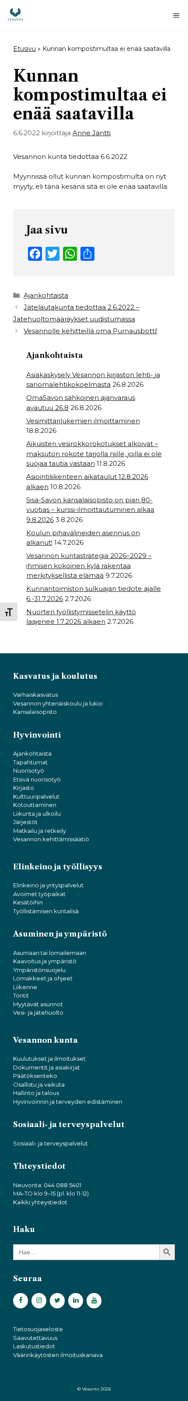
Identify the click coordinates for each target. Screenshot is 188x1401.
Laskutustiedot (34, 1346)
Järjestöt (25, 821)
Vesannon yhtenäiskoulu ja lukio (58, 703)
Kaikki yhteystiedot (40, 1202)
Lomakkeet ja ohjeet (43, 978)
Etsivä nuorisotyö (37, 779)
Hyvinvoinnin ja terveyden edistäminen (67, 1101)
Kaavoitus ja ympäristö (45, 961)
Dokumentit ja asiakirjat (46, 1067)
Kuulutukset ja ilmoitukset (49, 1058)
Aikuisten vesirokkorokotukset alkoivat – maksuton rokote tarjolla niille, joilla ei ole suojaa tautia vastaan (94, 453)
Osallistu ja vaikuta (39, 1084)
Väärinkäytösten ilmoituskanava (58, 1354)
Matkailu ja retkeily (39, 830)
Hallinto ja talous (36, 1092)
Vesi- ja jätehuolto (38, 1012)
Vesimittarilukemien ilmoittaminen (83, 421)
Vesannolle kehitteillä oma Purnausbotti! (90, 331)
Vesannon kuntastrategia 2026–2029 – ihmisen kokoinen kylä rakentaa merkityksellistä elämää (89, 565)
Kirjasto (23, 787)
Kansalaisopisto (35, 711)
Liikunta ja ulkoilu (37, 813)
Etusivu (24, 49)
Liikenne (25, 986)
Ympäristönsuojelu (39, 969)
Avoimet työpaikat (39, 893)
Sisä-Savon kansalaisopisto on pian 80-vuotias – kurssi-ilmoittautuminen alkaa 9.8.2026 (90, 510)
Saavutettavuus (35, 1337)
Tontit (21, 995)
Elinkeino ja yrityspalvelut (48, 885)
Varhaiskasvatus (35, 694)
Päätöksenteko (35, 1075)
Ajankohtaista (46, 295)
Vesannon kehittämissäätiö (51, 839)
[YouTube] (94, 1300)
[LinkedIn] (75, 1300)
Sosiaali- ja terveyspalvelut (50, 1143)
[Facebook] (20, 1300)
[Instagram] (38, 1300)
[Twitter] (57, 1300)
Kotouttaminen (34, 804)
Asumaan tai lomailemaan (49, 952)
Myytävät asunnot (38, 1004)
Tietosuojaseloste (38, 1329)
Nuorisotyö (28, 770)
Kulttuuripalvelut (36, 796)
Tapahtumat (30, 762)
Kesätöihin (28, 902)
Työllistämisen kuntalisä (46, 911)
